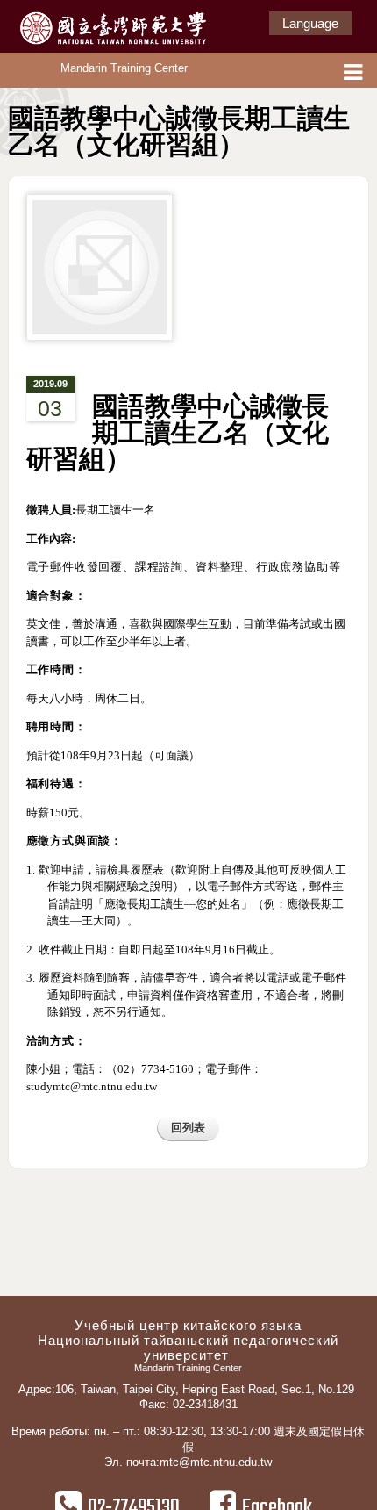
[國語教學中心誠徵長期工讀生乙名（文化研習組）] (99, 275)
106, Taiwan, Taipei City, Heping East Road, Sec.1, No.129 (206, 1389)
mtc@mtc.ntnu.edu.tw (216, 1462)
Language (310, 23)
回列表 (188, 1127)
